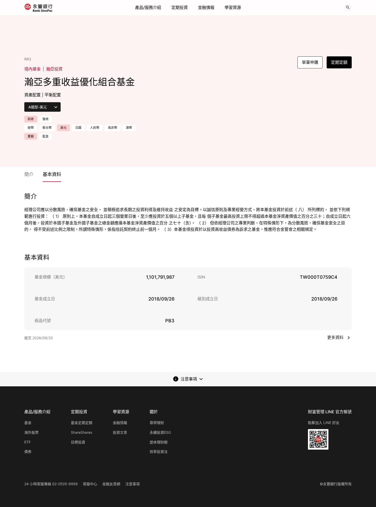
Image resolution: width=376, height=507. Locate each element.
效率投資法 (159, 451)
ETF (27, 442)
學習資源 (233, 7)
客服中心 (90, 484)
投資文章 (120, 432)
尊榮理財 (157, 422)
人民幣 (94, 128)
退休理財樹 (159, 442)
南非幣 (112, 128)
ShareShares (81, 432)
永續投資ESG (160, 432)
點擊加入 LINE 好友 (323, 422)
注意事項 (132, 484)
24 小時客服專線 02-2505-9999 (51, 484)
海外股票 (31, 432)
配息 (45, 136)
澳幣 (129, 128)
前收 (31, 119)
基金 (27, 422)
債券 (27, 451)
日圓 (78, 128)
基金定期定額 (81, 422)
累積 (31, 136)
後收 (45, 119)
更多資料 (335, 337)
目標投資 (78, 442)
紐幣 (31, 128)
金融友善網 (111, 484)
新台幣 (47, 128)
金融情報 (206, 7)
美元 (63, 128)
